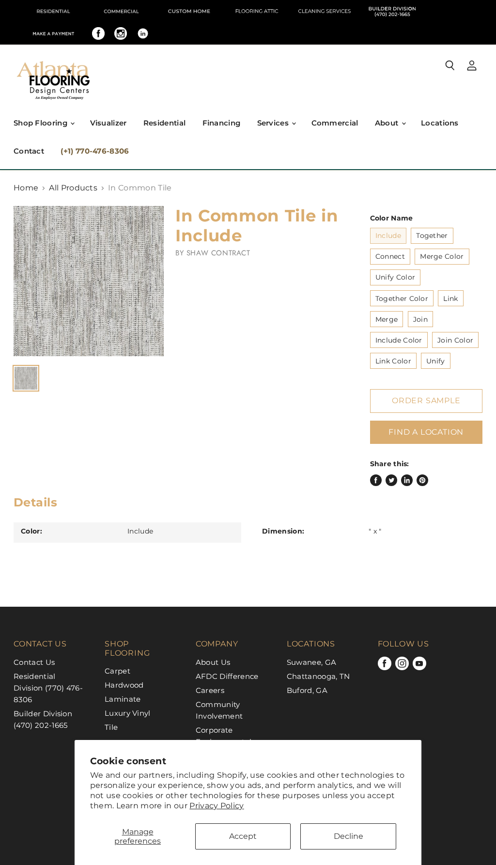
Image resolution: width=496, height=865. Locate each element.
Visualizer (108, 122)
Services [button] (274, 122)
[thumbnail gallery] (26, 378)
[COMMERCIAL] (121, 11)
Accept (243, 836)
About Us (213, 662)
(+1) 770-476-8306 (95, 151)
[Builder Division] (392, 11)
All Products (73, 188)
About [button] (388, 122)
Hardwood (124, 685)
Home (26, 188)
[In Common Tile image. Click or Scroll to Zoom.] (89, 281)
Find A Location (426, 432)
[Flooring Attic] (257, 11)
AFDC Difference (227, 676)
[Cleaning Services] (324, 11)
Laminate (123, 699)
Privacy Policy (216, 805)
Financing (221, 122)
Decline (348, 836)
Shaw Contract (218, 253)
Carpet (117, 671)
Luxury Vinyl (128, 713)
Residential (164, 122)
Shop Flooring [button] (41, 122)
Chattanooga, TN (318, 676)
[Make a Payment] (53, 33)
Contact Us (34, 662)
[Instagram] (120, 33)
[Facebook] (98, 33)
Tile (111, 727)
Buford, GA (307, 690)
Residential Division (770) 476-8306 (48, 688)
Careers (210, 690)
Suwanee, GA (312, 662)
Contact (29, 151)
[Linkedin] (143, 33)
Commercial (334, 122)
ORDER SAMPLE (426, 400)
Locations (440, 122)
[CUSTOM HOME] (189, 11)
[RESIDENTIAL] (53, 11)
